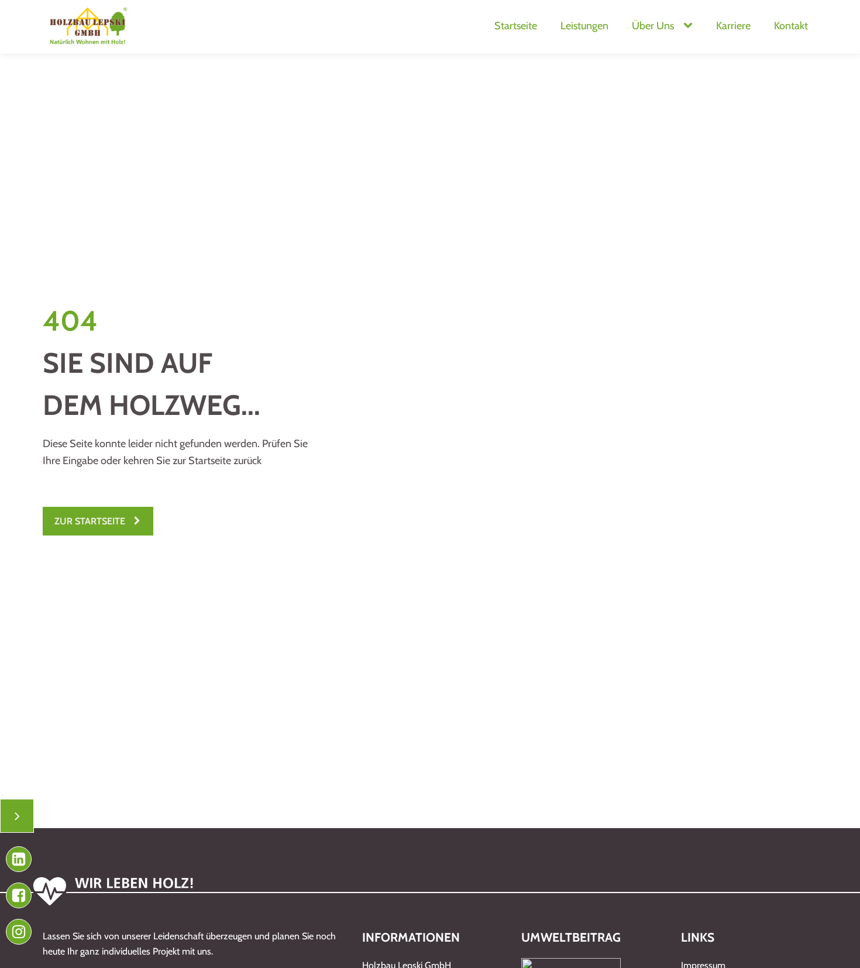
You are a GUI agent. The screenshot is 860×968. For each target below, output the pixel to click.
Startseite (515, 25)
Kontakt (791, 25)
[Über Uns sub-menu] (690, 26)
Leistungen (584, 25)
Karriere (733, 25)
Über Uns (653, 25)
